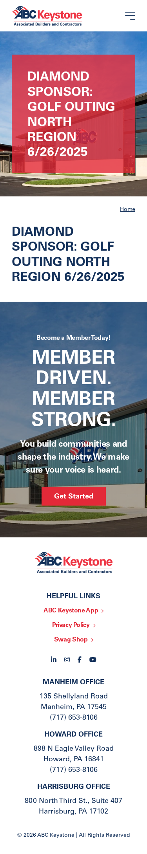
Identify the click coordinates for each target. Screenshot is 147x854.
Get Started (73, 496)
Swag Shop (71, 640)
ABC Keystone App (71, 611)
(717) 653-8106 (74, 718)
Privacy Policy (71, 625)
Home (127, 210)
